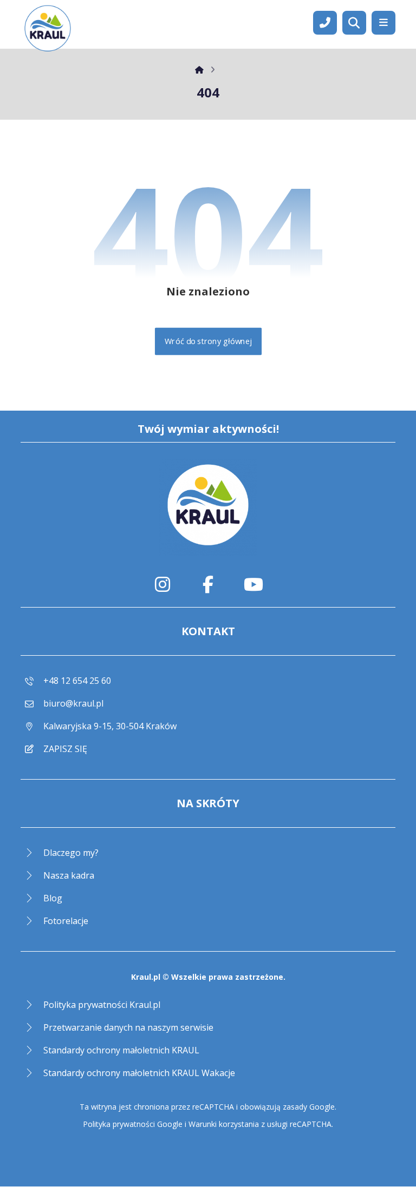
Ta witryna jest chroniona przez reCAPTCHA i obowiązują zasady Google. (208, 1107)
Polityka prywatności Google (133, 1124)
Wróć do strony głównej (207, 341)
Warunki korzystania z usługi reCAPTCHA (260, 1124)
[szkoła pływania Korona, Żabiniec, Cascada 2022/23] (48, 30)
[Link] (325, 22)
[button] (383, 23)
